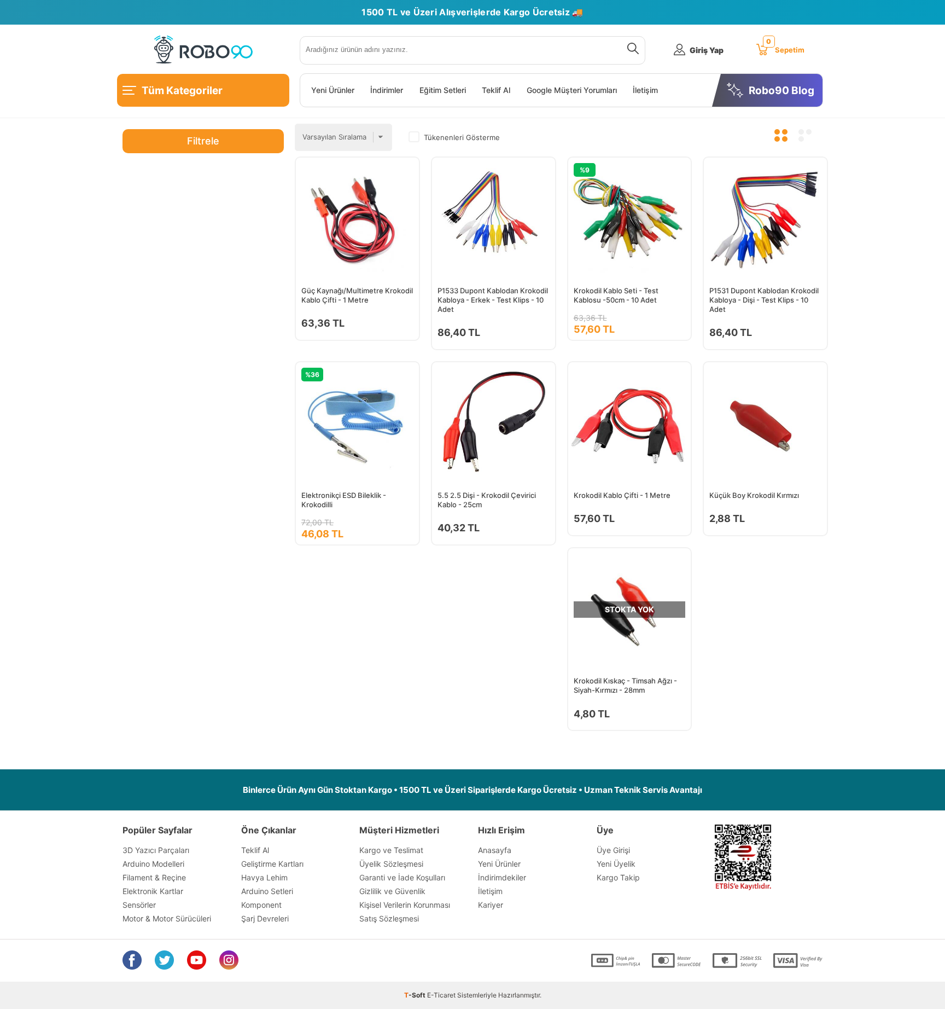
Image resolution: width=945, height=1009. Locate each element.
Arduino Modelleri (153, 863)
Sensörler (139, 904)
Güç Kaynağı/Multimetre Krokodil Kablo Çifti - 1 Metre (357, 295)
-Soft (415, 995)
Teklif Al (496, 90)
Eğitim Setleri (442, 90)
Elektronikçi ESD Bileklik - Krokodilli (343, 500)
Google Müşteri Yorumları (572, 90)
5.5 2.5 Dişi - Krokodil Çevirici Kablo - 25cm (487, 500)
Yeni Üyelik (616, 863)
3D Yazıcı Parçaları (155, 850)
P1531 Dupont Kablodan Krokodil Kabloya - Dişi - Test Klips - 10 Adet (764, 300)
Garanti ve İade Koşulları (402, 877)
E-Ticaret (441, 995)
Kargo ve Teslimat (391, 850)
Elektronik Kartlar (152, 891)
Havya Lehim (264, 877)
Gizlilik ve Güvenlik (392, 891)
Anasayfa (494, 850)
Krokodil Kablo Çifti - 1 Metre (622, 495)
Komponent (261, 904)
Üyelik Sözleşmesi (391, 863)
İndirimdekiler (502, 877)
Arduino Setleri (267, 891)
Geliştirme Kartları (272, 863)
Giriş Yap (707, 50)
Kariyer (490, 904)
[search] (631, 50)
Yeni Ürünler (332, 90)
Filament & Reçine (154, 877)
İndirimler (386, 90)
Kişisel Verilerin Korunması (404, 904)
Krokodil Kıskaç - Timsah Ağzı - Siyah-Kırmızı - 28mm (625, 685)
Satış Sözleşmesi (389, 918)
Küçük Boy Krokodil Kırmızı (754, 495)
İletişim (645, 90)
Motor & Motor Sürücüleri (166, 918)
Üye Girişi (613, 850)
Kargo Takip (618, 877)
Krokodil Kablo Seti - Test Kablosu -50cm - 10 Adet (616, 295)
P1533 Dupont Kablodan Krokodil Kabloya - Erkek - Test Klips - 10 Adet (493, 300)
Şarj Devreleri (265, 918)
